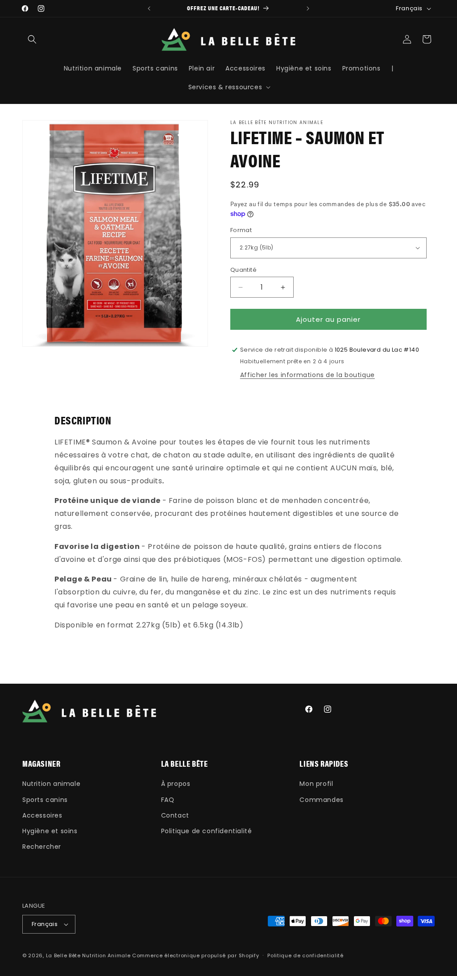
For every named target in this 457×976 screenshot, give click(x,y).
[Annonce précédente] (149, 8)
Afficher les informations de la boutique (307, 374)
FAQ (167, 799)
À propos (176, 783)
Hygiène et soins (50, 830)
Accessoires (42, 815)
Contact (175, 815)
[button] (32, 39)
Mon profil (316, 783)
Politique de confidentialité (206, 830)
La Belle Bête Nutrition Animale (88, 955)
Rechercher (41, 846)
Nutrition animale (51, 783)
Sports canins (45, 799)
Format (241, 230)
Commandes (321, 799)
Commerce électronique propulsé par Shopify (195, 955)
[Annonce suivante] (308, 8)
